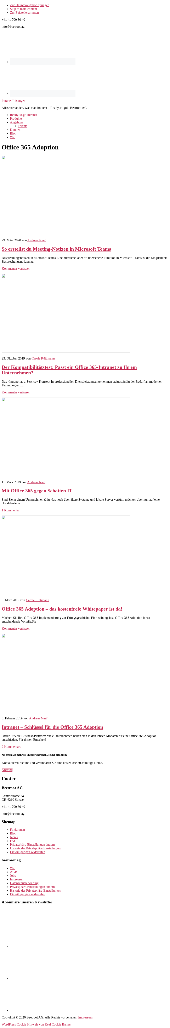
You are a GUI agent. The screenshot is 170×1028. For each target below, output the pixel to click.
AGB (13, 872)
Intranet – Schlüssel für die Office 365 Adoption (52, 727)
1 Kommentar (11, 510)
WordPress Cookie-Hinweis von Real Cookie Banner (37, 1024)
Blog (13, 833)
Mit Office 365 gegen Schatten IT (37, 490)
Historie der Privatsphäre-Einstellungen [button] (35, 848)
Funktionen (17, 829)
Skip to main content (23, 9)
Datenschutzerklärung (24, 883)
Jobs (13, 875)
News (14, 837)
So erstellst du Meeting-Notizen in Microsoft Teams (56, 249)
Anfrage (7, 770)
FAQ (13, 841)
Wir (12, 868)
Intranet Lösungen (14, 100)
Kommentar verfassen (16, 268)
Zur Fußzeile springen (24, 12)
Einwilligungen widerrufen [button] (27, 852)
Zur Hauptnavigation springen (29, 5)
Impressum (17, 879)
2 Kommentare (11, 746)
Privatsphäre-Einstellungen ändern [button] (32, 844)
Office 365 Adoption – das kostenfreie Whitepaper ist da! (62, 609)
